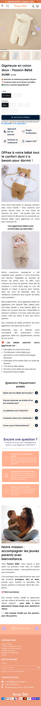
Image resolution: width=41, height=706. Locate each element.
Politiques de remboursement (11, 648)
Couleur (4, 101)
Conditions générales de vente (11, 646)
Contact (4, 655)
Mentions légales (6, 644)
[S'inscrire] (37, 667)
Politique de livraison (8, 651)
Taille (3, 91)
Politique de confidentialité (10, 653)
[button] (38, 29)
